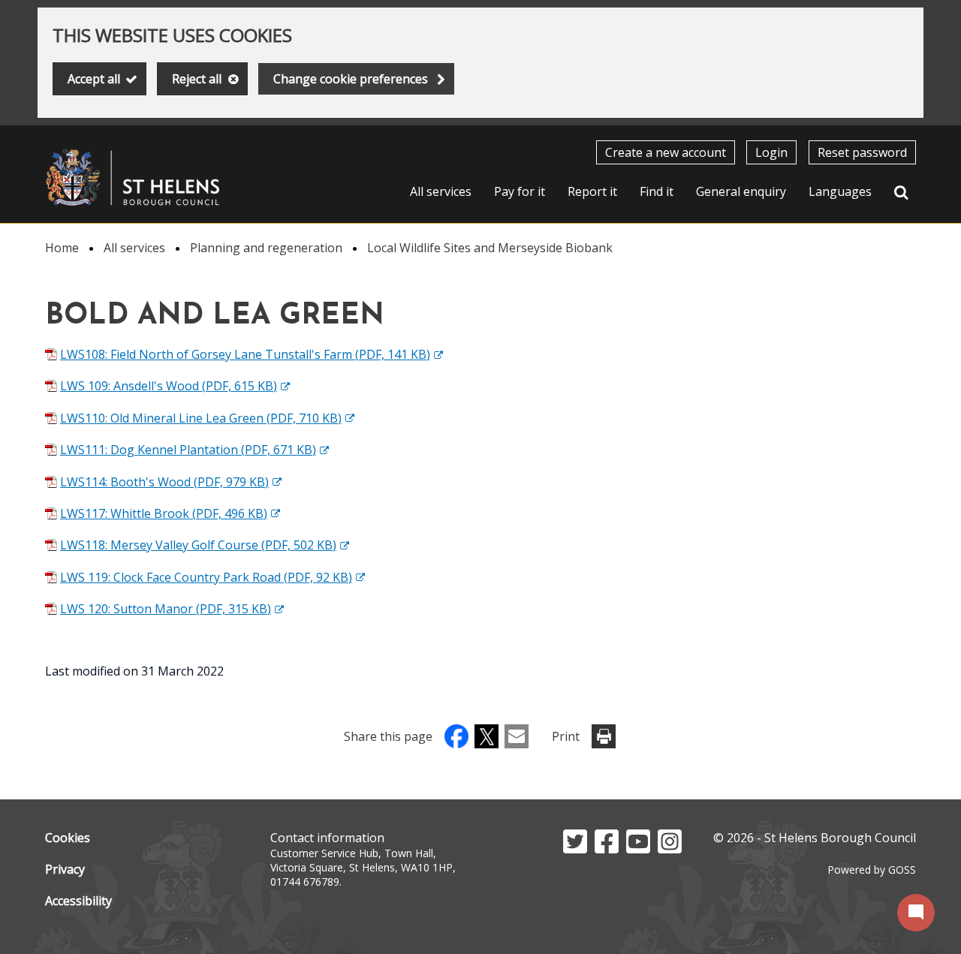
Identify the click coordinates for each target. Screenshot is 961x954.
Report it (592, 191)
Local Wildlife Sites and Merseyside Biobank (490, 247)
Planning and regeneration (266, 247)
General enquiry (741, 191)
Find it (656, 191)
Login (771, 152)
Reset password (862, 152)
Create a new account (665, 152)
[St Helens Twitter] (575, 849)
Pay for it (519, 191)
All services (440, 191)
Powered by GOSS (871, 869)
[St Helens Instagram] (670, 849)
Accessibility (78, 900)
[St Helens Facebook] (607, 849)
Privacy (65, 869)
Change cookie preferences (350, 79)
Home (62, 247)
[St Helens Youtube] (638, 849)
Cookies (67, 837)
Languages (840, 191)
